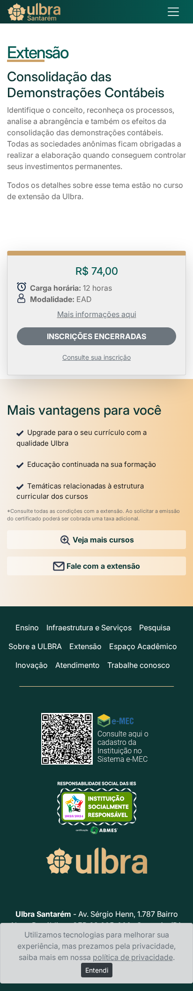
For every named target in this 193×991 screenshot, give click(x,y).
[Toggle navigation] (173, 12)
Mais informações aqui (96, 314)
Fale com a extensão (102, 566)
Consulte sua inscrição (96, 357)
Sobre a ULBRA (35, 646)
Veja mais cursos (102, 539)
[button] (96, 336)
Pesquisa (155, 627)
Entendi (96, 970)
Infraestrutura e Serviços (89, 627)
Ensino (27, 627)
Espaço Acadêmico (143, 646)
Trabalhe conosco (138, 665)
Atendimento (77, 665)
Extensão (85, 646)
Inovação (31, 665)
